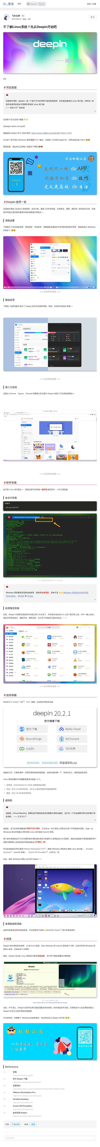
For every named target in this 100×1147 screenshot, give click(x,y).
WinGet (21, 596)
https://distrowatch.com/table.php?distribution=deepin (50, 1002)
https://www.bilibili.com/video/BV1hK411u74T (51, 133)
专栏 (19, 3)
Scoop (30, 596)
